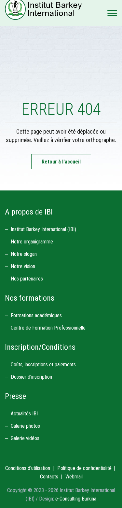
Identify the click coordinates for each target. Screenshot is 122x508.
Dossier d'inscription (31, 377)
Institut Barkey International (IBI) (43, 229)
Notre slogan (24, 254)
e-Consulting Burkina (75, 499)
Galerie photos (25, 426)
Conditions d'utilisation (27, 468)
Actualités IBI (24, 413)
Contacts (49, 477)
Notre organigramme (32, 242)
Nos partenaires (27, 279)
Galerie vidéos (25, 438)
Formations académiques (36, 315)
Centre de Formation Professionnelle (48, 328)
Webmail (74, 477)
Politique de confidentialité (84, 468)
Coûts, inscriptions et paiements (43, 364)
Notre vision (23, 266)
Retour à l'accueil (61, 162)
